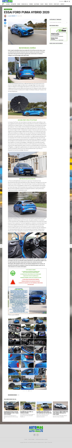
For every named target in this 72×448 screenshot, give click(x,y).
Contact (62, 4)
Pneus (46, 4)
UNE (18, 394)
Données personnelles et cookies (42, 439)
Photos (50, 4)
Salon (41, 4)
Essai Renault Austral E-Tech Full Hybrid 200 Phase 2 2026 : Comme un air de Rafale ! (11, 413)
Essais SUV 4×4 (24, 4)
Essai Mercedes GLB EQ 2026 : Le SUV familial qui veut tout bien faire (44, 412)
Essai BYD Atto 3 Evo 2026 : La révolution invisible (26, 412)
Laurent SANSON (11, 16)
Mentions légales (31, 439)
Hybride (31, 4)
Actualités (13, 4)
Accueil (8, 4)
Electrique (36, 4)
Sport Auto (56, 4)
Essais (18, 4)
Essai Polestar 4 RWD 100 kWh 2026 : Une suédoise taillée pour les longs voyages (60, 413)
